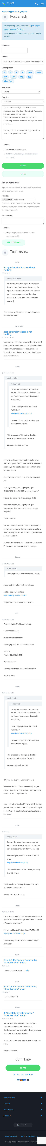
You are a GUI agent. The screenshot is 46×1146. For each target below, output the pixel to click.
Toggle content (23, 1098)
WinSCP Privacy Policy (29, 1136)
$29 (18, 1075)
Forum (4, 11)
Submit (23, 166)
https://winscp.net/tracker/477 (15, 595)
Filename (5, 196)
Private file (20, 234)
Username (5, 45)
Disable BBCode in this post (16, 149)
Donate (23, 1068)
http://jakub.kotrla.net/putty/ (21, 413)
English (23, 1125)
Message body (7, 68)
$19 (14, 1075)
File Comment (7, 215)
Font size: (5, 97)
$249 (31, 1075)
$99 (26, 1075)
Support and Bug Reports (17, 11)
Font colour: (6, 87)
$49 (22, 1075)
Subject (4, 57)
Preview (23, 174)
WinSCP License (11, 1136)
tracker (27, 970)
